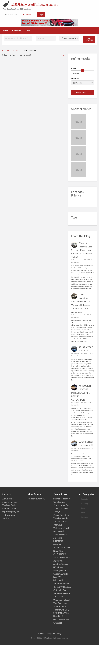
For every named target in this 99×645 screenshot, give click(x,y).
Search (89, 40)
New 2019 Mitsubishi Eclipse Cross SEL (61, 619)
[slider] (82, 70)
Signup (28, 14)
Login (41, 14)
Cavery (75, 260)
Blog (28, 30)
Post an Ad (12, 14)
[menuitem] (11, 14)
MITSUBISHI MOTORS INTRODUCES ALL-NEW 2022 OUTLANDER (81, 392)
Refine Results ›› (82, 92)
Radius (74, 68)
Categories (16, 30)
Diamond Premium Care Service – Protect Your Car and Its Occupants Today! (81, 250)
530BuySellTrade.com (34, 4)
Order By (75, 79)
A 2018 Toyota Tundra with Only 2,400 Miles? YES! (61, 609)
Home (5, 30)
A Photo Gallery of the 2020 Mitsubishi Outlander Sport (62, 586)
